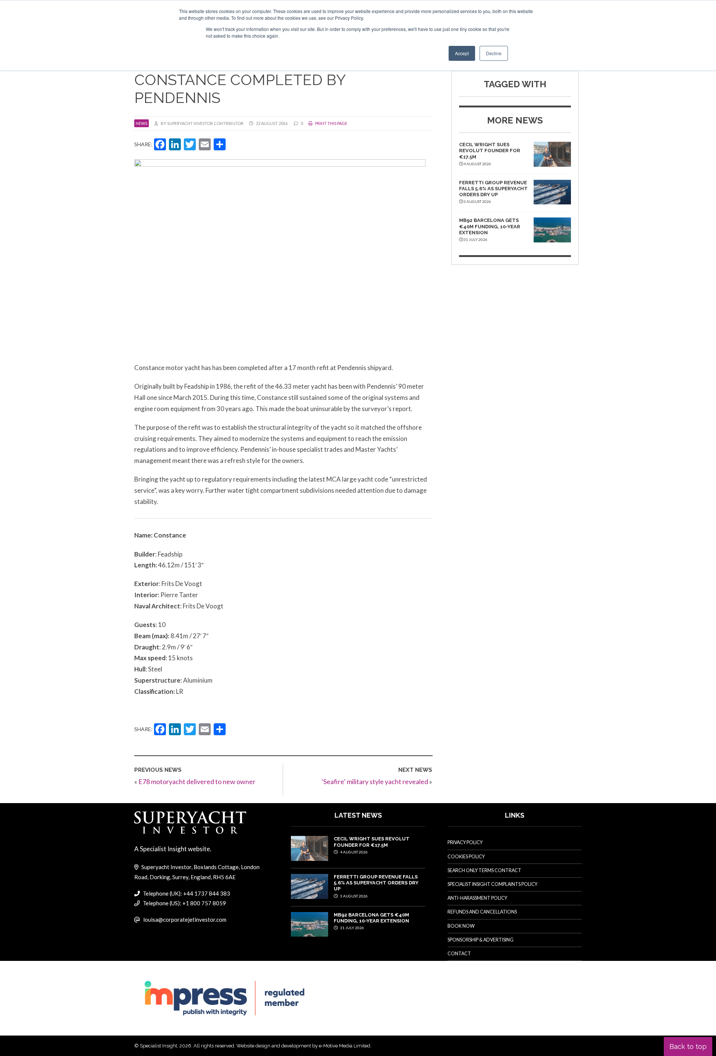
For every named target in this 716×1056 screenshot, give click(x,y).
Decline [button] (494, 53)
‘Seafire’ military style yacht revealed (374, 781)
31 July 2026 (351, 927)
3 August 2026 (353, 896)
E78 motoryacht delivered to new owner (196, 781)
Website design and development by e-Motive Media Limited (303, 1046)
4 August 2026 (353, 852)
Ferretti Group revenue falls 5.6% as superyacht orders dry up (493, 189)
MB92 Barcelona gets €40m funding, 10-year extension (489, 226)
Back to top (688, 1046)
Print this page (330, 123)
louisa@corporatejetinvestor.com (184, 919)
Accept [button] (462, 53)
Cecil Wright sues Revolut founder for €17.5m (489, 151)
